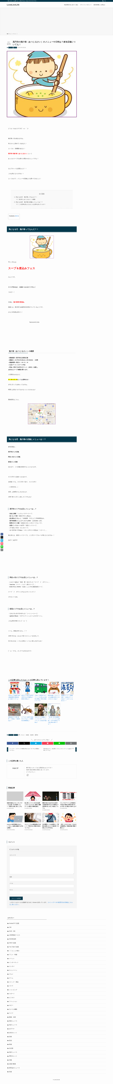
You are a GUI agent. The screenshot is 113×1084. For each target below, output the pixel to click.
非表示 (17, 216)
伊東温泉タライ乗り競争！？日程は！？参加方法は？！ (14, 719)
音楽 (10, 1071)
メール (11, 883)
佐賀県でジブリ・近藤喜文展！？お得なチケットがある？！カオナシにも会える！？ (67, 698)
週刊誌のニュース (14, 1068)
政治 (10, 1040)
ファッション (13, 1001)
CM (10, 927)
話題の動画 (12, 1064)
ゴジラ (11, 985)
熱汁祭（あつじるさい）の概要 (27, 199)
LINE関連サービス (14, 935)
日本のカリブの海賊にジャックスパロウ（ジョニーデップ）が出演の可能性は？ (40, 720)
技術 (10, 1036)
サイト (11, 889)
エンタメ (11, 966)
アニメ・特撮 (13, 954)
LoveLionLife (13, 5)
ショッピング (13, 989)
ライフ (15, 47)
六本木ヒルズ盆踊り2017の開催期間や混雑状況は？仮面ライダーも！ (14, 697)
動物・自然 (12, 1017)
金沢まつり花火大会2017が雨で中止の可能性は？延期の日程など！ (27, 697)
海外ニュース (13, 1052)
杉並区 (27, 735)
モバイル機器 (13, 1009)
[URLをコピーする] (71, 743)
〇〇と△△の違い (14, 950)
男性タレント (13, 1056)
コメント (13, 855)
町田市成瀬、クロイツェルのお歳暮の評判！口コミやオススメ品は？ (54, 697)
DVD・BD (12, 931)
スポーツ (11, 993)
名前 (11, 877)
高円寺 (36, 735)
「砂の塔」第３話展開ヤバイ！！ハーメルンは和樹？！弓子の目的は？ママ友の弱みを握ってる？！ (54, 721)
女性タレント (13, 1032)
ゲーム (11, 978)
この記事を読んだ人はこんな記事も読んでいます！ (32, 204)
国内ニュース (13, 1021)
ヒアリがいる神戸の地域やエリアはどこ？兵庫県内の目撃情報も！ (27, 719)
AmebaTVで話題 (14, 923)
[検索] (105, 1)
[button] (12, 743)
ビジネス (11, 997)
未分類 (11, 1048)
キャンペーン (13, 970)
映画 (10, 1044)
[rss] (103, 1)
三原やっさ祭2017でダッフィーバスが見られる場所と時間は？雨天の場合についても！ (41, 698)
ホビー (11, 1005)
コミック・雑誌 (13, 982)
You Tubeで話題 (14, 947)
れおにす (16, 768)
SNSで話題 (12, 943)
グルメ (11, 974)
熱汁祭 (31, 735)
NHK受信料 (12, 939)
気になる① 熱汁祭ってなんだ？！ (26, 197)
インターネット (13, 962)
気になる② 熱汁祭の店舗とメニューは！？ (29, 202)
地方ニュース (13, 1025)
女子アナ (11, 1028)
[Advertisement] (56, 20)
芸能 (10, 1060)
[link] (28, 775)
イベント (10, 47)
